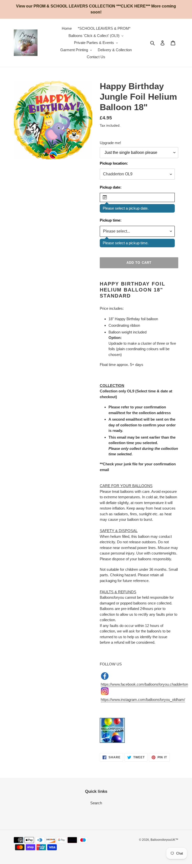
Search (96, 803)
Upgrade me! (110, 143)
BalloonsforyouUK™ (164, 840)
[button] (137, 197)
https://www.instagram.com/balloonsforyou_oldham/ (143, 699)
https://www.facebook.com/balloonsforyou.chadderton (144, 684)
